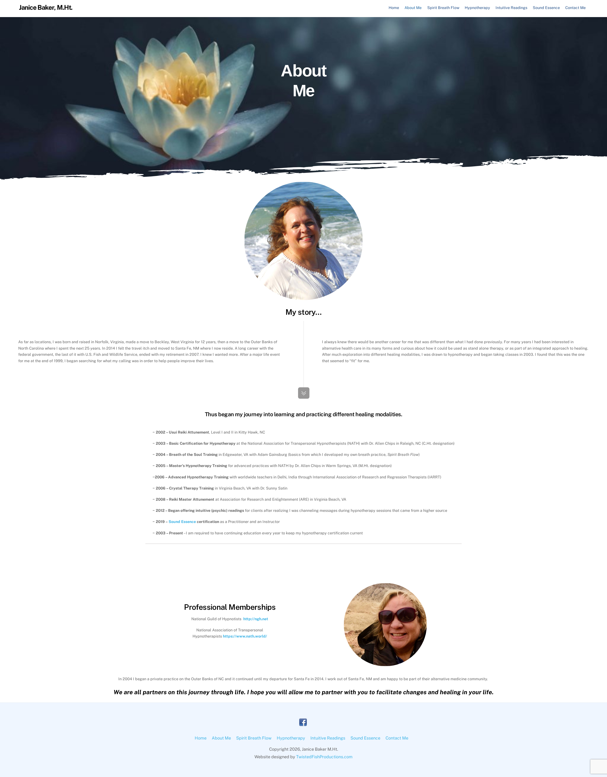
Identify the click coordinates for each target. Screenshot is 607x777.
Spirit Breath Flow (443, 7)
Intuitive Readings (511, 7)
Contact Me (575, 7)
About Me (413, 7)
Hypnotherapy (477, 7)
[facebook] (303, 722)
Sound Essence (546, 7)
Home (394, 7)
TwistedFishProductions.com (324, 756)
